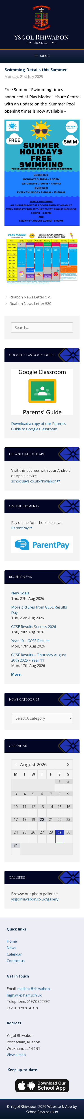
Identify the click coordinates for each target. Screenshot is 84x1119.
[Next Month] (68, 764)
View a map (16, 1054)
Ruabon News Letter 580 (30, 303)
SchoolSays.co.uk (40, 1111)
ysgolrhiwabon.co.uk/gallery (34, 899)
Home (12, 941)
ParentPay (20, 527)
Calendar (14, 954)
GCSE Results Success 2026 (33, 626)
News (11, 947)
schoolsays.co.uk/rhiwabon (33, 481)
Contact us (16, 960)
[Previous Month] (15, 764)
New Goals (20, 593)
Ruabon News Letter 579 (30, 297)
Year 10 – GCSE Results (30, 640)
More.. (16, 674)
